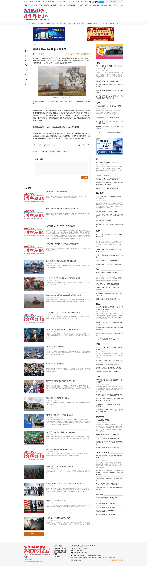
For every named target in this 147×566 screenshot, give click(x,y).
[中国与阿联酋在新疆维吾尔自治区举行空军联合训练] (34, 301)
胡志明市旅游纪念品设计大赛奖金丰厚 (107, 447)
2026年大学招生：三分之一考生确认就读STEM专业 (108, 250)
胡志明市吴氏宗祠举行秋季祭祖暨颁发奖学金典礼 (109, 216)
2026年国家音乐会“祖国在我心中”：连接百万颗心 (109, 381)
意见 (118, 23)
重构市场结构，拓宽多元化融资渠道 (107, 188)
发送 (85, 177)
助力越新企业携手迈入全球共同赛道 (107, 179)
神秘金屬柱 (45, 151)
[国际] (26, 84)
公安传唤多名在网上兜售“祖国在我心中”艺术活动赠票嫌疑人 (109, 122)
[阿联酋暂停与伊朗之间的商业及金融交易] (34, 472)
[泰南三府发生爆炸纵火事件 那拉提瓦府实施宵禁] (34, 214)
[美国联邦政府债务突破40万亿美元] (34, 404)
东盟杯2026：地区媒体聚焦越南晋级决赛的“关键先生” (109, 294)
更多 (32, 534)
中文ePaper (84, 1)
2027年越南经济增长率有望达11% (107, 162)
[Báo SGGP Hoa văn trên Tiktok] (96, 2)
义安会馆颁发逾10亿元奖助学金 (105, 261)
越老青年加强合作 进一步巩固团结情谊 (107, 81)
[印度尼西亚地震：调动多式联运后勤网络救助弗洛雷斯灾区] (34, 489)
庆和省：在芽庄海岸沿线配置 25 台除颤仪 (108, 368)
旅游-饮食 (97, 23)
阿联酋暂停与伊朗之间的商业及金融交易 (59, 466)
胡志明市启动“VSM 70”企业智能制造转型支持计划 (109, 323)
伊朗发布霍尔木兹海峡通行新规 (56, 191)
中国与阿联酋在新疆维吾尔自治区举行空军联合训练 (63, 295)
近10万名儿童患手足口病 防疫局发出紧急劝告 (109, 348)
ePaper (99, 494)
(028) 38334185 (28, 559)
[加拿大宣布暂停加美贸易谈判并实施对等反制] (34, 267)
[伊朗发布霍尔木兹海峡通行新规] (34, 197)
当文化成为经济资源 (103, 420)
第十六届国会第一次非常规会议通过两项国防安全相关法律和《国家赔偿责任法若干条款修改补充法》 (109, 472)
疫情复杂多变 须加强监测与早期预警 (107, 372)
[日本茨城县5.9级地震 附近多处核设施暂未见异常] (34, 249)
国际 (53, 23)
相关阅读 (27, 188)
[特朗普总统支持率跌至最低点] (34, 506)
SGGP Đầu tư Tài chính (73, 1)
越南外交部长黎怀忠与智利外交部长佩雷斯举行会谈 (109, 86)
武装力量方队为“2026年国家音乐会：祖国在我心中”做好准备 (109, 411)
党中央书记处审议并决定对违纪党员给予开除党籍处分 (109, 128)
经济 (42, 23)
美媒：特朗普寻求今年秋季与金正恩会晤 (59, 449)
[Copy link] (26, 75)
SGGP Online (41, 1)
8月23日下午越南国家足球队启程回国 (107, 284)
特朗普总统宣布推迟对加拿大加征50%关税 (60, 432)
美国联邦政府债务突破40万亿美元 (57, 398)
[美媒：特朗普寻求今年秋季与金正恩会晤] (34, 455)
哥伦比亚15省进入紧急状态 (55, 364)
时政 (29, 23)
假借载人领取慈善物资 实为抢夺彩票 (108, 106)
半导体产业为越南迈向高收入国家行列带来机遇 (109, 334)
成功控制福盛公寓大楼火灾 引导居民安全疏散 (109, 479)
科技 (74, 23)
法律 (37, 23)
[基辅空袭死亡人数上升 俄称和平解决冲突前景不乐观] (34, 318)
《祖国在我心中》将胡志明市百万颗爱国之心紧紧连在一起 (109, 405)
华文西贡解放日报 (36, 14)
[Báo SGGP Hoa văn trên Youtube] (93, 2)
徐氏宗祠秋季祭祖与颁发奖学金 (105, 211)
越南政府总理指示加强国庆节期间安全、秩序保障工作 (109, 91)
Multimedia (102, 452)
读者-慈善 (89, 23)
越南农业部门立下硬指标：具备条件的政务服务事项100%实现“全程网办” (109, 183)
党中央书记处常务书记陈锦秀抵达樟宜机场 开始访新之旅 (109, 67)
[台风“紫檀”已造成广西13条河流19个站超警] (34, 231)
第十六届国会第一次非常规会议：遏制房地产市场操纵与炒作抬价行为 (114, 5)
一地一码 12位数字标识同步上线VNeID (107, 339)
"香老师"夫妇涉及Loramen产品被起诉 (107, 117)
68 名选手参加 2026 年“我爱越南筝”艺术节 (109, 395)
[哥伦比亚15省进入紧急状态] (34, 369)
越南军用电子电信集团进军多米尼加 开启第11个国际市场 (109, 328)
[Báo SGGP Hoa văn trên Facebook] (90, 2)
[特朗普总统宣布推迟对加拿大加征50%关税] (34, 438)
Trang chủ (25, 23)
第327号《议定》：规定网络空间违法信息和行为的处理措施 (109, 308)
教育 (65, 23)
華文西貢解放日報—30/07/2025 (105, 503)
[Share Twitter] (26, 61)
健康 (78, 23)
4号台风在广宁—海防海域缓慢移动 (107, 484)
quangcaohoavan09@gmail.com (33, 561)
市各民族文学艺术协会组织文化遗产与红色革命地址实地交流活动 (109, 399)
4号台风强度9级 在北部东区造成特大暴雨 (109, 457)
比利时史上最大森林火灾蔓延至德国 (58, 518)
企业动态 (48, 23)
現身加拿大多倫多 (55, 151)
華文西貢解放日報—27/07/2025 (105, 514)
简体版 (105, 23)
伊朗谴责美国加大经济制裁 (55, 346)
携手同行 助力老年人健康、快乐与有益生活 (109, 360)
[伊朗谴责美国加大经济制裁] (34, 352)
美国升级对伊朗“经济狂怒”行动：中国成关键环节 (63, 329)
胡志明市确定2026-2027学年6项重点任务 (108, 264)
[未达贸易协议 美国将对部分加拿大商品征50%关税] (34, 284)
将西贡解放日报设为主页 (117, 560)
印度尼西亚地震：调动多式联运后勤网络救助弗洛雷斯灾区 (66, 483)
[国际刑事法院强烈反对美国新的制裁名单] (34, 421)
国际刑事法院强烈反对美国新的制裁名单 (59, 415)
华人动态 (59, 23)
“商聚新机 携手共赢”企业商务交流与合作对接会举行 (109, 488)
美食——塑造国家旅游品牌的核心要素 (107, 438)
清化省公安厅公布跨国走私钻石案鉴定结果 (109, 132)
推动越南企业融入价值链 (103, 175)
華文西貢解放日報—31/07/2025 (107, 498)
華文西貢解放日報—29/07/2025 (105, 507)
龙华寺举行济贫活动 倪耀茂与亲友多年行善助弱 (109, 197)
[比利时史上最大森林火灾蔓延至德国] (34, 523)
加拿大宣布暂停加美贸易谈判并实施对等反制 (61, 261)
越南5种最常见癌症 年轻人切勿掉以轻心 (108, 364)
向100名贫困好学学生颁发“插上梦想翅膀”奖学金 (109, 235)
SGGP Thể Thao (61, 1)
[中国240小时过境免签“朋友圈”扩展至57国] (34, 386)
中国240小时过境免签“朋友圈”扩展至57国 (60, 381)
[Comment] (26, 80)
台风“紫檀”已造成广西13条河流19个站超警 (60, 226)
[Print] (26, 70)
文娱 (83, 23)
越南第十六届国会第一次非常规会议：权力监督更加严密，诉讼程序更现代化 (66, 5)
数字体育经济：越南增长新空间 (106, 273)
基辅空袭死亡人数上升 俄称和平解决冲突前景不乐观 (63, 312)
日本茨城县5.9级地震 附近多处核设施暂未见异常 (62, 244)
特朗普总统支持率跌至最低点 (56, 501)
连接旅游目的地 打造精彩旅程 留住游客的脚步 (109, 443)
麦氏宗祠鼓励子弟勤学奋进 (104, 221)
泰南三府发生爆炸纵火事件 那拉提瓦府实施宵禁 (62, 209)
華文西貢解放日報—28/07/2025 (105, 511)
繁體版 (112, 23)
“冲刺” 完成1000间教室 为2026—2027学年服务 (109, 256)
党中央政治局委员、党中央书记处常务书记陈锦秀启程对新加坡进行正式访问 (109, 97)
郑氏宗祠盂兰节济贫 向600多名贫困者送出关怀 (109, 225)
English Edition (50, 1)
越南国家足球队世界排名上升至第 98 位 (108, 299)
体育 (69, 23)
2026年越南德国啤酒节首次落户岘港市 (108, 434)
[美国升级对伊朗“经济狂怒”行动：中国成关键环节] (34, 335)
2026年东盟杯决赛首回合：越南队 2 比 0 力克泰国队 (109, 288)
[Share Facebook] (26, 56)
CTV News (65, 151)
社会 (33, 23)
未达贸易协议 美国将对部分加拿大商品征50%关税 (63, 278)
